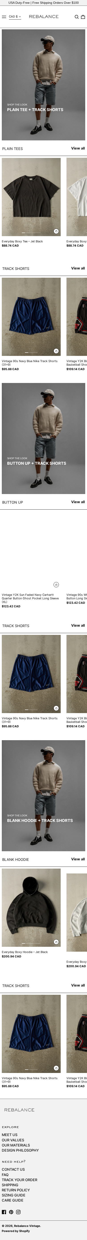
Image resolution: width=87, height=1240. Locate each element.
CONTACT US (13, 1169)
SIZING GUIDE (13, 1195)
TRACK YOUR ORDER (19, 1180)
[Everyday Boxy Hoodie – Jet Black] (31, 908)
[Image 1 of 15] (23, 232)
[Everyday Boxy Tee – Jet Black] (31, 197)
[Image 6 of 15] (39, 232)
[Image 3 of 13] (29, 943)
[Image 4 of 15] (32, 232)
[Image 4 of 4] (35, 352)
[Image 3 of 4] (32, 352)
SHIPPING (10, 1185)
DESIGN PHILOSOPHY (20, 1150)
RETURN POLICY (16, 1190)
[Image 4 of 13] (32, 943)
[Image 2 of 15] (26, 232)
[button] (77, 17)
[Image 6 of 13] (39, 943)
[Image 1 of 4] (26, 352)
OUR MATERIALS (16, 1145)
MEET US (9, 1134)
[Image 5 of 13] (35, 943)
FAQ (5, 1174)
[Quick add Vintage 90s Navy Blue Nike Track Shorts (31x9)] (56, 351)
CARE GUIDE (12, 1200)
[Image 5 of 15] (35, 232)
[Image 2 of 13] (26, 943)
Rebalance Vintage (27, 1226)
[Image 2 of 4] (29, 352)
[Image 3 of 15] (29, 232)
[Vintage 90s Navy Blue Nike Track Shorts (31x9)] (31, 317)
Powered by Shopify (16, 1231)
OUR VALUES (13, 1140)
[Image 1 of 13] (23, 943)
